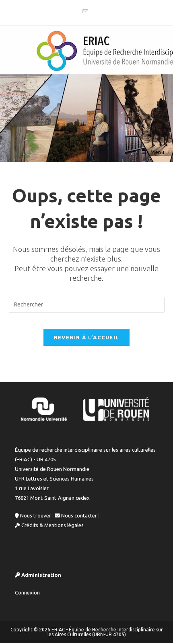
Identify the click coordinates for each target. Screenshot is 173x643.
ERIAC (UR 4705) (45, 151)
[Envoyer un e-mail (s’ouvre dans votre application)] (86, 11)
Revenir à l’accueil (86, 337)
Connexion (27, 592)
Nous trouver (35, 515)
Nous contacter (78, 515)
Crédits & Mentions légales (52, 525)
